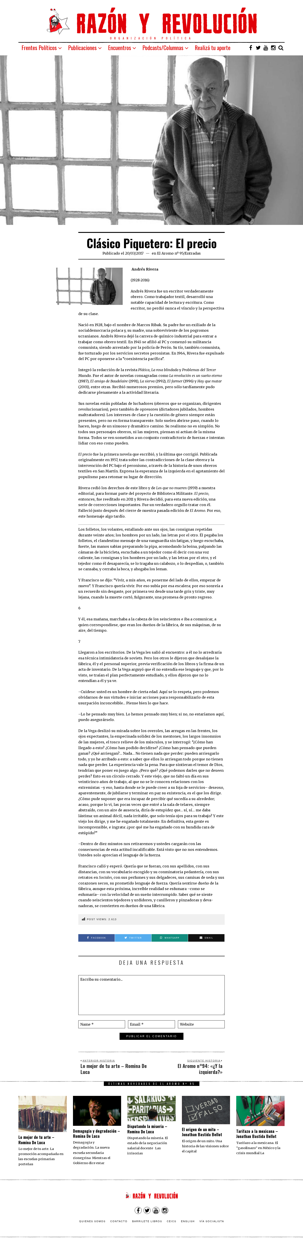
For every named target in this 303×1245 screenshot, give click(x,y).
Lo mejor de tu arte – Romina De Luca (36, 1139)
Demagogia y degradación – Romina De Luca (96, 1133)
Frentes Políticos (39, 47)
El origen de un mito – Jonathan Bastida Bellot (202, 1131)
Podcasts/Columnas (162, 47)
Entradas (193, 253)
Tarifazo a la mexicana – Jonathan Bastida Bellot (257, 1133)
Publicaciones (82, 47)
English (188, 1221)
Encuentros (119, 47)
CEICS (171, 1221)
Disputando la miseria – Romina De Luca (147, 1128)
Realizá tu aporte (212, 47)
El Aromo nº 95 (170, 253)
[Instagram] (273, 47)
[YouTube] (266, 47)
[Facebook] (250, 47)
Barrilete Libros (147, 1221)
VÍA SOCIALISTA (211, 1221)
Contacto (119, 1221)
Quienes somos (92, 1221)
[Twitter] (258, 47)
